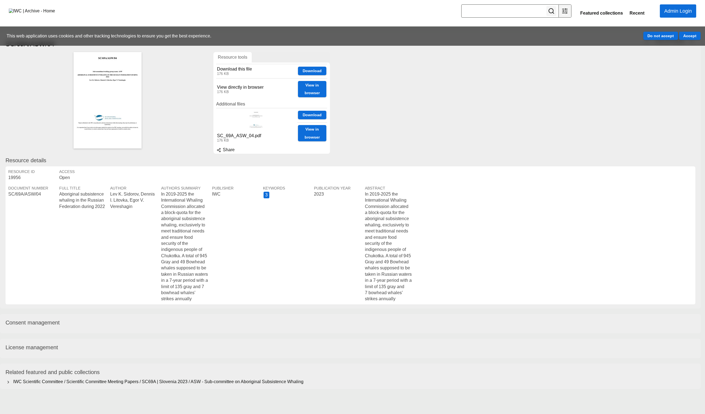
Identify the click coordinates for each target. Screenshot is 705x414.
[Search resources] (551, 11)
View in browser (312, 89)
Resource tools (232, 57)
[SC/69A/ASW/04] (107, 100)
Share (228, 149)
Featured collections (601, 13)
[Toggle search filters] (564, 11)
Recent (637, 13)
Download (312, 71)
